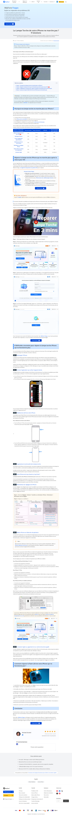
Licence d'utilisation (23, 801)
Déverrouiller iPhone (35, 795)
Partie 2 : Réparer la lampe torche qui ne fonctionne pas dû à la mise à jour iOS (32, 87)
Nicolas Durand (56, 40)
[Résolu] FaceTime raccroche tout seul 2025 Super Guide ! (30, 761)
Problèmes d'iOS (34, 790)
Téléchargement (7, 792)
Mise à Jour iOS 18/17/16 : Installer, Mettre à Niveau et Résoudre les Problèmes (34, 768)
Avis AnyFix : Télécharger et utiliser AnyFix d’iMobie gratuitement (31, 759)
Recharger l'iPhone (18, 136)
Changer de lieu (34, 797)
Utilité (32, 1)
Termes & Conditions (23, 795)
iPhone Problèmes (20, 40)
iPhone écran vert (39, 177)
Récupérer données (14, 2)
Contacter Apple (18, 152)
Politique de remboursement (24, 799)
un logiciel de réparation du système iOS (28, 167)
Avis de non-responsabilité (24, 803)
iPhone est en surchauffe (22, 119)
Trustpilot (19, 197)
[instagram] (59, 793)
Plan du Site (46, 795)
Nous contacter (22, 793)
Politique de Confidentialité (24, 797)
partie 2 (37, 614)
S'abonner (66, 800)
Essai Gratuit (9, 24)
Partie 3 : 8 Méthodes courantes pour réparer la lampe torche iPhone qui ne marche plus (34, 88)
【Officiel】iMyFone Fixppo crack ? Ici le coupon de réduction (31, 766)
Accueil (15, 40)
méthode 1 (25, 102)
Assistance (52, 1)
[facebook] (59, 791)
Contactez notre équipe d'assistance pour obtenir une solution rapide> (42, 772)
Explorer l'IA (38, 2)
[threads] (57, 793)
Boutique (62, 1)
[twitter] (62, 791)
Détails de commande (48, 793)
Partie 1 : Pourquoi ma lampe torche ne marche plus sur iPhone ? (29, 85)
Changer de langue (8, 799)
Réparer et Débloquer (25, 2)
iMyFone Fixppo (44, 336)
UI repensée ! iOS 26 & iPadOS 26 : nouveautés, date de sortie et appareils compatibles (36, 764)
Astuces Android (34, 803)
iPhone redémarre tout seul (21, 545)
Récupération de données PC (37, 799)
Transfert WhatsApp (35, 801)
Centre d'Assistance (48, 790)
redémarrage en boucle (48, 177)
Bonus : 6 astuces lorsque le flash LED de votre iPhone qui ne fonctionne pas (31, 90)
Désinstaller (46, 797)
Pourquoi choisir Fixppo (29, 171)
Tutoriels (45, 1)
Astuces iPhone (40, 781)
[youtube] (57, 791)
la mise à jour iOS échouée (39, 122)
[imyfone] (6, 2)
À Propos (21, 790)
